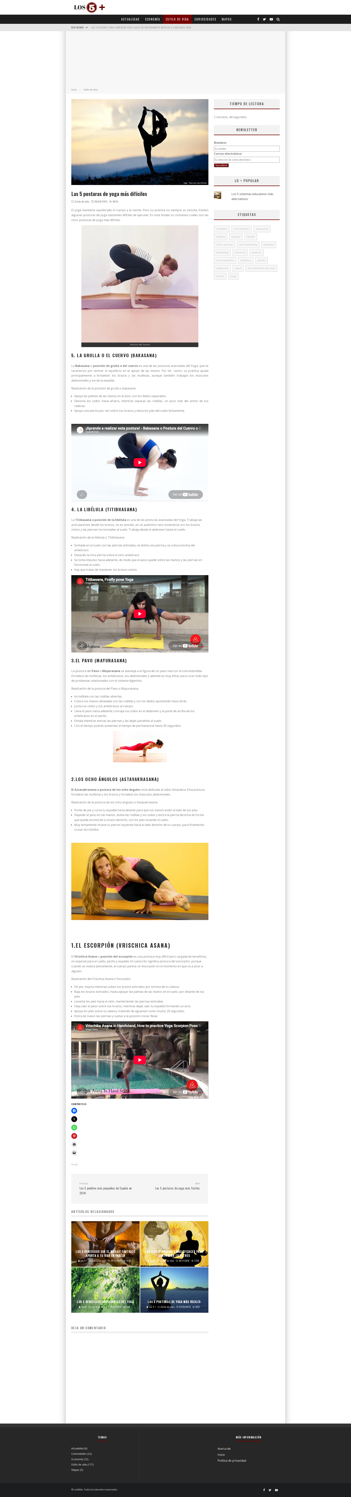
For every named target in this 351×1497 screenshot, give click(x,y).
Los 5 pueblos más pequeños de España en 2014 (106, 1188)
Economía (152, 19)
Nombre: (220, 143)
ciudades (221, 228)
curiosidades (241, 228)
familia (251, 236)
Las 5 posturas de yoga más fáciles (177, 1186)
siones (220, 276)
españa (220, 236)
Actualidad (130, 19)
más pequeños (225, 260)
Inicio (221, 1455)
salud (238, 268)
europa (235, 236)
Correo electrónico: (228, 154)
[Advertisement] (175, 60)
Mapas (227, 19)
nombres (245, 260)
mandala (268, 244)
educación (262, 228)
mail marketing (248, 244)
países (261, 260)
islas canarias (224, 244)
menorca (240, 252)
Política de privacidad (232, 1461)
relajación (222, 268)
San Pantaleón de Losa (261, 268)
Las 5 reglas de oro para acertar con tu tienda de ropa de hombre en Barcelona (139, 27)
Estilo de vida (177, 19)
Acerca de (224, 1449)
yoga (75, 1164)
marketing (222, 252)
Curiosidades (205, 19)
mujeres (256, 252)
